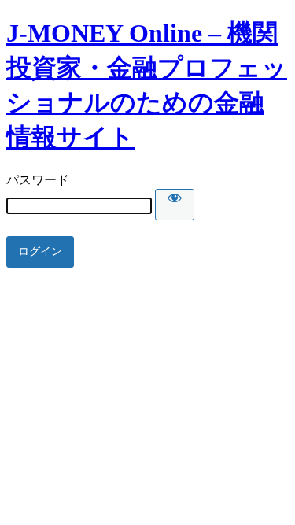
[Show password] (174, 204)
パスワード (37, 180)
